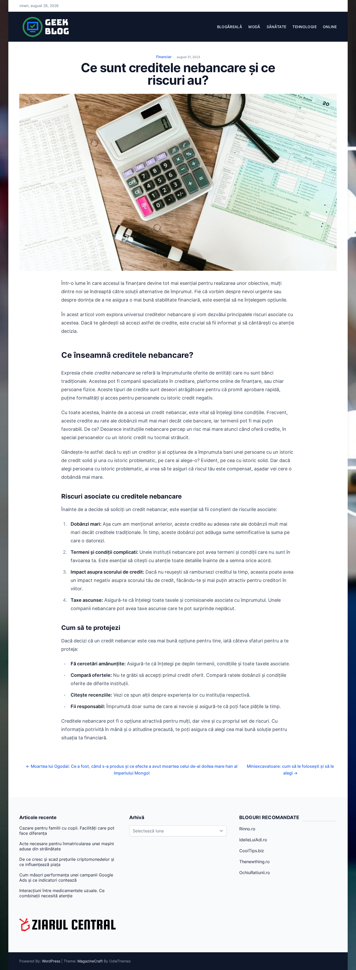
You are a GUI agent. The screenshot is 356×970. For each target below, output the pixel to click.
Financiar (163, 56)
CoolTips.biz (251, 850)
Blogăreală (229, 26)
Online (330, 26)
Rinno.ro (247, 828)
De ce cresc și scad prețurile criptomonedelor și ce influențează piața (66, 862)
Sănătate (276, 26)
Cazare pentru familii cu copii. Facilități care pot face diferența (66, 830)
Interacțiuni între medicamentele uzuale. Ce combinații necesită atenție (62, 893)
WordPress (51, 961)
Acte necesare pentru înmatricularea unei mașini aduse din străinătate (66, 846)
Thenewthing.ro (254, 861)
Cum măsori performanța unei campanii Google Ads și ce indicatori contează (66, 877)
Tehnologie (304, 26)
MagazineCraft (90, 961)
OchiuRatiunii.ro (254, 872)
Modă (254, 26)
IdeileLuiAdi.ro (253, 839)
